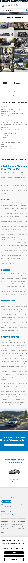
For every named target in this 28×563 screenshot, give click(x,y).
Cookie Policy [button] (11, 546)
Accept (14, 552)
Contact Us (7, 501)
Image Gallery (15, 95)
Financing (21, 522)
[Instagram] (6, 514)
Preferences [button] (20, 548)
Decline (14, 556)
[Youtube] (12, 514)
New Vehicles (4, 524)
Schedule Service (14, 526)
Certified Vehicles (5, 529)
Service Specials (13, 524)
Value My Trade (21, 528)
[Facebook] (2, 514)
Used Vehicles (4, 526)
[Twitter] (9, 514)
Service (12, 522)
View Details (14, 481)
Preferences (14, 559)
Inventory (4, 522)
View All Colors (14, 92)
